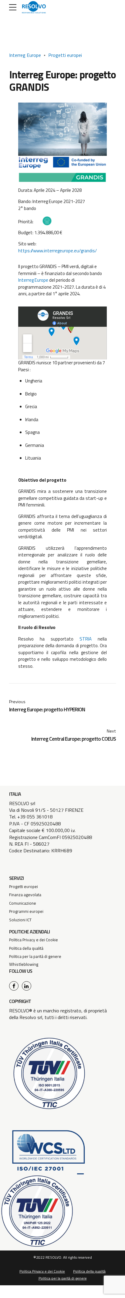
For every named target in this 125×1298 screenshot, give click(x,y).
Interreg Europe (25, 55)
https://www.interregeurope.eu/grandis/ (57, 250)
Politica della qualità (26, 948)
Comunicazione (22, 903)
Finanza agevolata (25, 895)
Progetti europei (65, 55)
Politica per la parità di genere (35, 956)
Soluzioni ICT (20, 920)
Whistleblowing (23, 964)
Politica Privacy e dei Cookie (33, 940)
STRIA (85, 638)
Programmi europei (26, 911)
